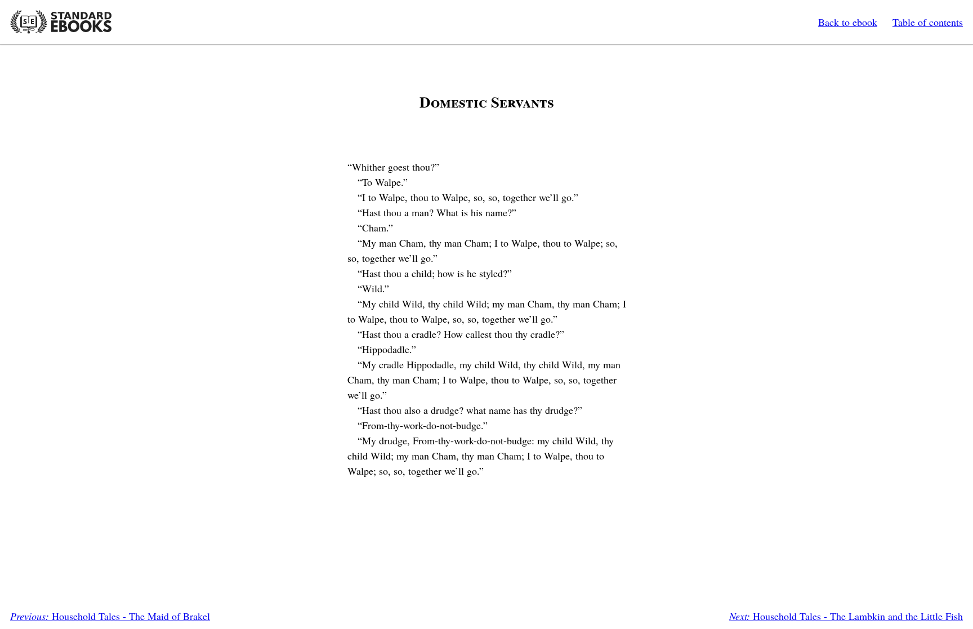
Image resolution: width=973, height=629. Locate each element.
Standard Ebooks (60, 22)
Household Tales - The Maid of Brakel (110, 616)
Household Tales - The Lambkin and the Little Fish (846, 616)
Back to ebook (847, 22)
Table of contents (927, 22)
